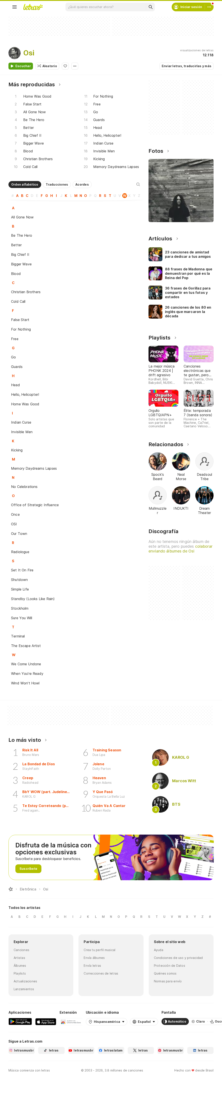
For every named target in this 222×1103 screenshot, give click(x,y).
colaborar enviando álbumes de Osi (180, 548)
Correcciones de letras (101, 973)
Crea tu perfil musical (99, 950)
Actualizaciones (25, 981)
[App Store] (45, 1021)
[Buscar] (150, 7)
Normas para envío (168, 981)
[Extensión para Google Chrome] (71, 1021)
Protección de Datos (169, 965)
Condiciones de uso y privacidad (178, 958)
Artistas (19, 958)
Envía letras (92, 965)
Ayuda (158, 950)
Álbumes (20, 965)
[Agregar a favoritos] (65, 66)
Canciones (21, 950)
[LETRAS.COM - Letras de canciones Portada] (33, 7)
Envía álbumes (94, 958)
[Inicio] (10, 889)
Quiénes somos (165, 973)
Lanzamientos (24, 989)
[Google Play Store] (20, 1021)
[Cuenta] (209, 7)
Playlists (20, 973)
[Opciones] (74, 66)
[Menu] (14, 7)
